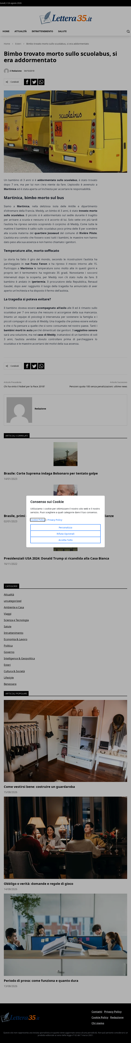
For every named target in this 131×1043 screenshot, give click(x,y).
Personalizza (65, 527)
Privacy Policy (54, 519)
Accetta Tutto (66, 539)
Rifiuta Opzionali (65, 533)
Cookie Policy (37, 519)
